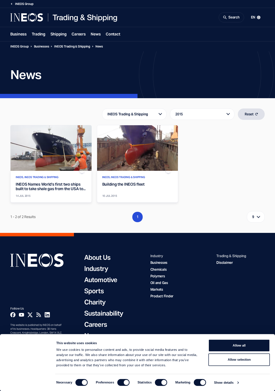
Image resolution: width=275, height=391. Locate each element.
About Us (97, 257)
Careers (79, 34)
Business (18, 34)
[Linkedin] (47, 314)
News (96, 34)
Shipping (58, 34)
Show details (224, 382)
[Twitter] (30, 314)
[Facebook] (12, 314)
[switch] (123, 382)
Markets (156, 289)
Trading (38, 34)
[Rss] (38, 314)
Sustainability (103, 313)
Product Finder (161, 296)
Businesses (41, 46)
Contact (113, 34)
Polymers (157, 276)
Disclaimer (224, 263)
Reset (249, 114)
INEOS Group (19, 46)
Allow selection (239, 359)
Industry (96, 268)
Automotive (100, 280)
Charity (94, 302)
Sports (94, 291)
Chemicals (158, 269)
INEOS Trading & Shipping (72, 46)
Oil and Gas (159, 283)
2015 (179, 114)
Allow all (239, 345)
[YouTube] (21, 314)
